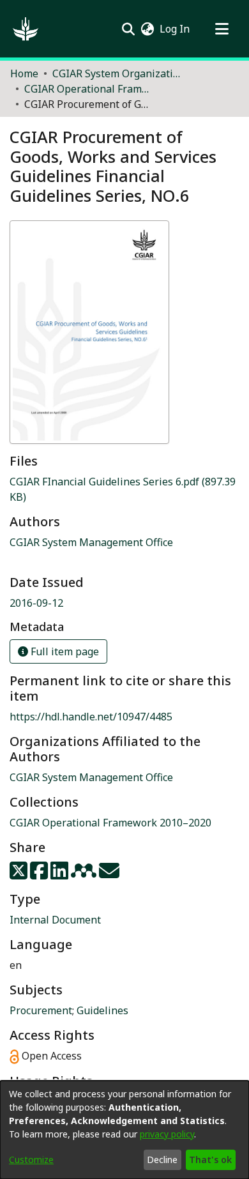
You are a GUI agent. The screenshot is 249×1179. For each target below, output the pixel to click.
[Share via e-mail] (109, 874)
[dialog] (124, 1130)
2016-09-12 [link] (36, 603)
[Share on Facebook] (40, 874)
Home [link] (24, 73)
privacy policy (167, 1134)
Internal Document (55, 920)
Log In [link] (175, 29)
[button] (26, 29)
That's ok (210, 1159)
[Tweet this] (20, 874)
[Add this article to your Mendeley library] (85, 874)
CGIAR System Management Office (91, 777)
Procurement (41, 1010)
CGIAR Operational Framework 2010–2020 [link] (88, 89)
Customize (31, 1159)
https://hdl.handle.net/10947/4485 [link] (91, 717)
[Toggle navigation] (221, 29)
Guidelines (102, 1010)
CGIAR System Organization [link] (116, 73)
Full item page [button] (63, 651)
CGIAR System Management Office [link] (91, 542)
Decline (162, 1159)
